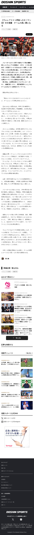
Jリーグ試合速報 (16, 11)
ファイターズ (13, 7)
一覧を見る (28, 353)
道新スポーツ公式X (9, 418)
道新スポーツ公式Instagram (12, 421)
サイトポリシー (4, 482)
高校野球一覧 (25, 11)
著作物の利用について (6, 488)
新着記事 (5, 7)
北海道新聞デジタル (5, 499)
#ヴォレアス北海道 (6, 29)
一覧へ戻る (18, 338)
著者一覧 (3, 468)
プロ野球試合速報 (5, 11)
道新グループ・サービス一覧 (7, 502)
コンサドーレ (22, 7)
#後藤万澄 (15, 29)
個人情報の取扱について (6, 485)
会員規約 (3, 479)
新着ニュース (4, 465)
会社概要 (3, 496)
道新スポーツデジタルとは (7, 471)
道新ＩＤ (3, 504)
